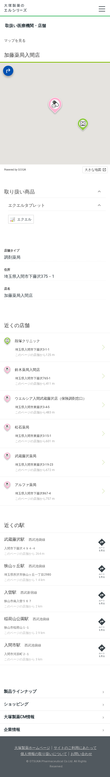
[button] (55, 191)
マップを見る (15, 40)
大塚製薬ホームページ (32, 748)
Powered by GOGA (15, 169)
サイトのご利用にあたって (75, 748)
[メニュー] (101, 9)
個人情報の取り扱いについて (43, 754)
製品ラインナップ (20, 691)
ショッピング (16, 704)
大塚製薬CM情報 (19, 716)
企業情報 (12, 729)
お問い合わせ (81, 754)
